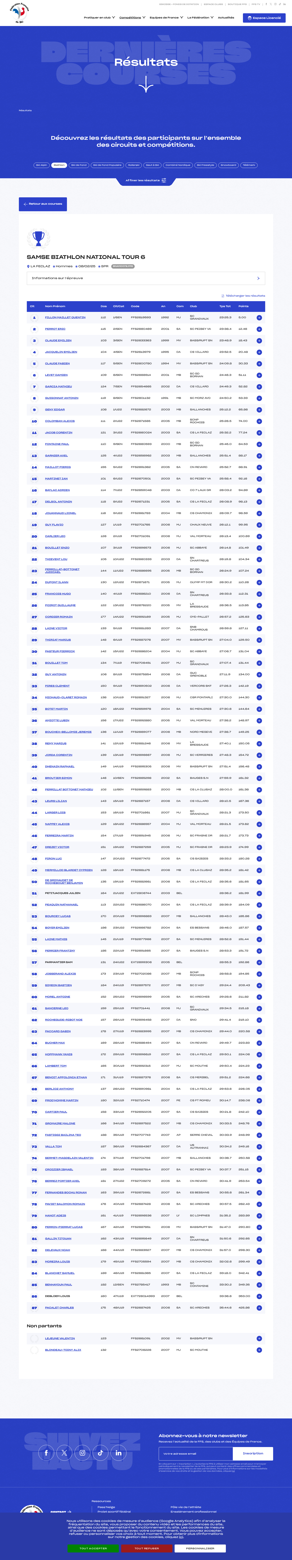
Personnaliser (200, 1548)
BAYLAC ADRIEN (57, 490)
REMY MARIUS (56, 743)
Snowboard (228, 165)
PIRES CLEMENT (57, 686)
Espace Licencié (267, 18)
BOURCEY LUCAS (58, 916)
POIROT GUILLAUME (60, 605)
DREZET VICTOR (57, 847)
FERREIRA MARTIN (59, 836)
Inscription (253, 1453)
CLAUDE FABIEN (57, 364)
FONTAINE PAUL (57, 444)
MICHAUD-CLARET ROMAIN (66, 697)
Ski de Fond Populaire (107, 165)
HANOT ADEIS (55, 1216)
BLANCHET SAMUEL (60, 1273)
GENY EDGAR (55, 410)
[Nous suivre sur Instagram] (275, 4)
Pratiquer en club (97, 18)
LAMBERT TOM (56, 1066)
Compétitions (130, 18)
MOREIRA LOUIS (57, 1262)
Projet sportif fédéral (114, 1512)
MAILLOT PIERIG (58, 467)
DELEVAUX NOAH (57, 1250)
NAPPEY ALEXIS (57, 824)
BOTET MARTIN (56, 709)
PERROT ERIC (55, 329)
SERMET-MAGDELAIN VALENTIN (69, 1158)
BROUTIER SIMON (58, 778)
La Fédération (198, 18)
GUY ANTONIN (55, 674)
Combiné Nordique (178, 165)
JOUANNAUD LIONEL (60, 513)
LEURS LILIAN (56, 801)
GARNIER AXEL (56, 456)
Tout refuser (146, 1548)
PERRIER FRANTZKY (60, 951)
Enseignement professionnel (194, 1512)
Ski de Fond (79, 165)
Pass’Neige (106, 1507)
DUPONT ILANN (56, 582)
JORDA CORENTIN (58, 755)
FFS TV (256, 5)
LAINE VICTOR (56, 628)
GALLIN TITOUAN (58, 1239)
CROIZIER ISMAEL (59, 1170)
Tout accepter (93, 1548)
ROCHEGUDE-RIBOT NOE (63, 1020)
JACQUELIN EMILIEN (61, 352)
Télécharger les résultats (245, 296)
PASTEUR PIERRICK (60, 651)
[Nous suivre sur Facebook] (266, 4)
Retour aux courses (45, 204)
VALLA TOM (53, 1146)
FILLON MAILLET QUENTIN (65, 317)
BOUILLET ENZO (57, 548)
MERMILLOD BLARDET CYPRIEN (69, 870)
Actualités (226, 18)
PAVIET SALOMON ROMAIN (65, 1204)
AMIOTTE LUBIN (57, 720)
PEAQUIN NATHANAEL (61, 905)
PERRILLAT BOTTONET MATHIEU (69, 790)
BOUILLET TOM (56, 663)
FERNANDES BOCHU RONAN (66, 1193)
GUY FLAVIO (54, 525)
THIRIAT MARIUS (58, 640)
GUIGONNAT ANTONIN (61, 398)
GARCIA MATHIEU (58, 387)
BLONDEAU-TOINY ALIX (63, 1350)
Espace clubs (213, 5)
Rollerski (133, 165)
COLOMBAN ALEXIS (60, 421)
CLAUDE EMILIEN (58, 340)
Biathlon (59, 165)
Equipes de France (164, 18)
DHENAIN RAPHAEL (59, 767)
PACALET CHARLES (59, 1308)
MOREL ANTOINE (57, 997)
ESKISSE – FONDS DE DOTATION (179, 5)
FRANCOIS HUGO (58, 594)
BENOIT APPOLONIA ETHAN (66, 1077)
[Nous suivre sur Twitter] (271, 4)
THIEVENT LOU (56, 559)
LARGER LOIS (55, 813)
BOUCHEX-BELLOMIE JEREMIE (68, 732)
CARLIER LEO (55, 536)
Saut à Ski (152, 165)
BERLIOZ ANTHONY (59, 1089)
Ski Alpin (41, 165)
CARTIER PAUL (56, 1112)
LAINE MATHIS (56, 939)
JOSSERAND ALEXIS (60, 974)
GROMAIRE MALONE (60, 1123)
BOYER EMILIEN (57, 928)
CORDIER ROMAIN (59, 617)
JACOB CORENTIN (58, 433)
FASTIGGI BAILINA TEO (63, 1135)
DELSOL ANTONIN (58, 502)
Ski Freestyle (205, 165)
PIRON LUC (53, 859)
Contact (58, 1512)
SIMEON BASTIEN (58, 985)
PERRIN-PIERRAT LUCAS (64, 1227)
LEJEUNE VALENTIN (60, 1338)
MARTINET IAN (56, 479)
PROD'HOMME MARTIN (61, 1100)
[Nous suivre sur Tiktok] (280, 4)
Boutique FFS (237, 5)
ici (233, 1471)
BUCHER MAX (55, 1043)
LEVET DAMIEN (56, 375)
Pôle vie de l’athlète (186, 1507)
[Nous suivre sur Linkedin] (284, 4)
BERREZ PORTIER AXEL (62, 1181)
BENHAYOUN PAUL (58, 1285)
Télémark (249, 165)
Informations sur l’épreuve (57, 278)
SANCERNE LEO (56, 1008)
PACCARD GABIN (58, 1031)
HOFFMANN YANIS (58, 1054)
